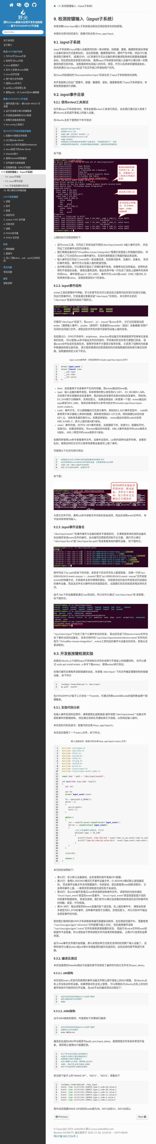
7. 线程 (7, 229)
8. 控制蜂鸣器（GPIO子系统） (18, 167)
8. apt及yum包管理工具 (15, 88)
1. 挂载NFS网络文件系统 (15, 136)
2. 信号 (7, 206)
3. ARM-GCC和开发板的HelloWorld (20, 145)
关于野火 (8, 45)
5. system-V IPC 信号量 (14, 220)
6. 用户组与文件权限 (13, 79)
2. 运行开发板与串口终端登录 (17, 111)
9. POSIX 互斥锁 (11, 238)
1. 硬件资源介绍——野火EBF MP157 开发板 (22, 105)
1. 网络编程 (9, 249)
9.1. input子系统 (13, 177)
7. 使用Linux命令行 (12, 83)
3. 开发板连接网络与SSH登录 (17, 115)
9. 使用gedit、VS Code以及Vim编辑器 (21, 92)
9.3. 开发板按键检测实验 (16, 186)
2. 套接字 (8, 253)
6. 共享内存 (9, 224)
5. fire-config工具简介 (14, 124)
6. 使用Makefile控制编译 (15, 158)
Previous (63, 1117)
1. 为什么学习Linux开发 (15, 56)
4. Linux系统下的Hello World (17, 149)
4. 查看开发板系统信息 (14, 120)
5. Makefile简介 (11, 154)
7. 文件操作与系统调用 (14, 163)
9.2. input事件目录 (14, 181)
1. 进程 (7, 201)
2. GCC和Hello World (13, 140)
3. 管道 (7, 211)
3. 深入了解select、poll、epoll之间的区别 (22, 259)
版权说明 (8, 283)
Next (141, 1117)
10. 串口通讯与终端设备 (15, 190)
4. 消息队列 (9, 215)
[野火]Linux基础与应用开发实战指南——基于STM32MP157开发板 (22, 24)
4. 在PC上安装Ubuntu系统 (16, 70)
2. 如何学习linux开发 (13, 61)
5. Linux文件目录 (11, 74)
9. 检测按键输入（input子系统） (19, 172)
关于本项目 (9, 40)
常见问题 (8, 272)
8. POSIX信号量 (11, 233)
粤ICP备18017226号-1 (66, 1136)
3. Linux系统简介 (11, 65)
